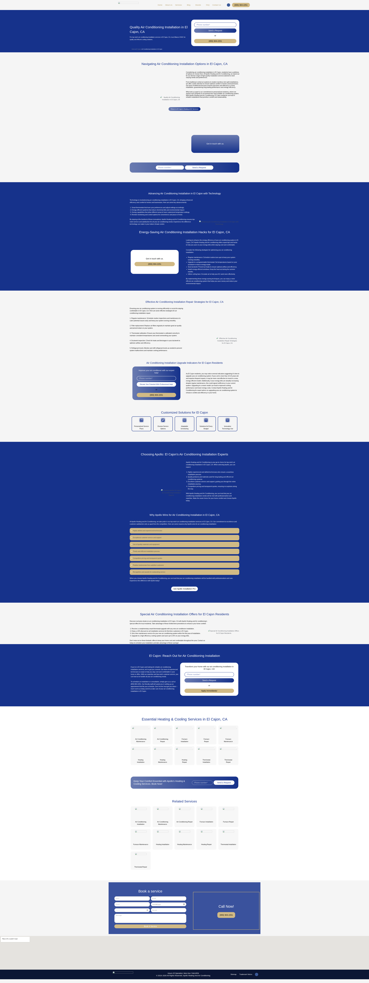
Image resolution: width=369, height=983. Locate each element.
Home (133, 49)
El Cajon (138, 49)
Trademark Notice (245, 974)
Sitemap (233, 974)
